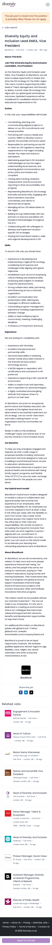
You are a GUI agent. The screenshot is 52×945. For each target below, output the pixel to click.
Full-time (20, 50)
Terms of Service (27, 926)
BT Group (17, 859)
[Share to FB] (21, 692)
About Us (15, 922)
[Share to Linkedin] (26, 692)
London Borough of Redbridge (26, 903)
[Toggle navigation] (47, 4)
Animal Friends (19, 718)
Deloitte (16, 884)
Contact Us (44, 926)
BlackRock (9, 50)
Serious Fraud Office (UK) (24, 737)
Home (6, 922)
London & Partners (21, 818)
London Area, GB (20, 822)
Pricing (26, 922)
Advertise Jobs (40, 922)
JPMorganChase (20, 777)
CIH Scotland (18, 796)
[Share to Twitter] (31, 692)
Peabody (17, 840)
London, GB (32, 50)
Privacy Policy (9, 926)
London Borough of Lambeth (25, 755)
